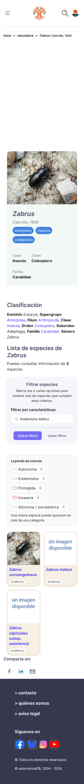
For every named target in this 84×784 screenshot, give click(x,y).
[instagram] (43, 744)
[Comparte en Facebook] (9, 672)
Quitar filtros (57, 436)
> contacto (25, 692)
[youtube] (54, 744)
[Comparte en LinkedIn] (21, 672)
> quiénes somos (32, 703)
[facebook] (20, 744)
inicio (7, 35)
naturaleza (25, 35)
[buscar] (65, 13)
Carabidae (50, 331)
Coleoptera (44, 325)
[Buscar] (7, 13)
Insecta (13, 325)
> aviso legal (27, 713)
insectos (44, 230)
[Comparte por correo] (32, 672)
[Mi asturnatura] (75, 13)
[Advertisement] (42, 96)
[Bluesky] (32, 744)
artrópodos (23, 230)
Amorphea (16, 320)
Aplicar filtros (28, 436)
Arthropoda (48, 320)
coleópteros (24, 240)
